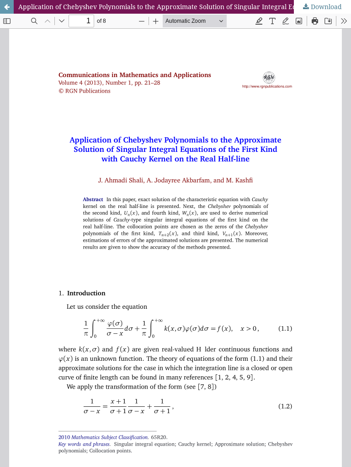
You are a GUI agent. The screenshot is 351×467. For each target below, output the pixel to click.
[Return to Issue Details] (7, 7)
